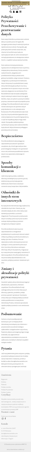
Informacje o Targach (7, 438)
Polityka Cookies (6, 392)
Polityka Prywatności (7, 390)
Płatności (3, 384)
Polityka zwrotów (6, 387)
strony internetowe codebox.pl (15, 449)
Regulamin (4, 379)
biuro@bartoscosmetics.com (9, 433)
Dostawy (3, 382)
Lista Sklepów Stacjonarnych (9, 436)
